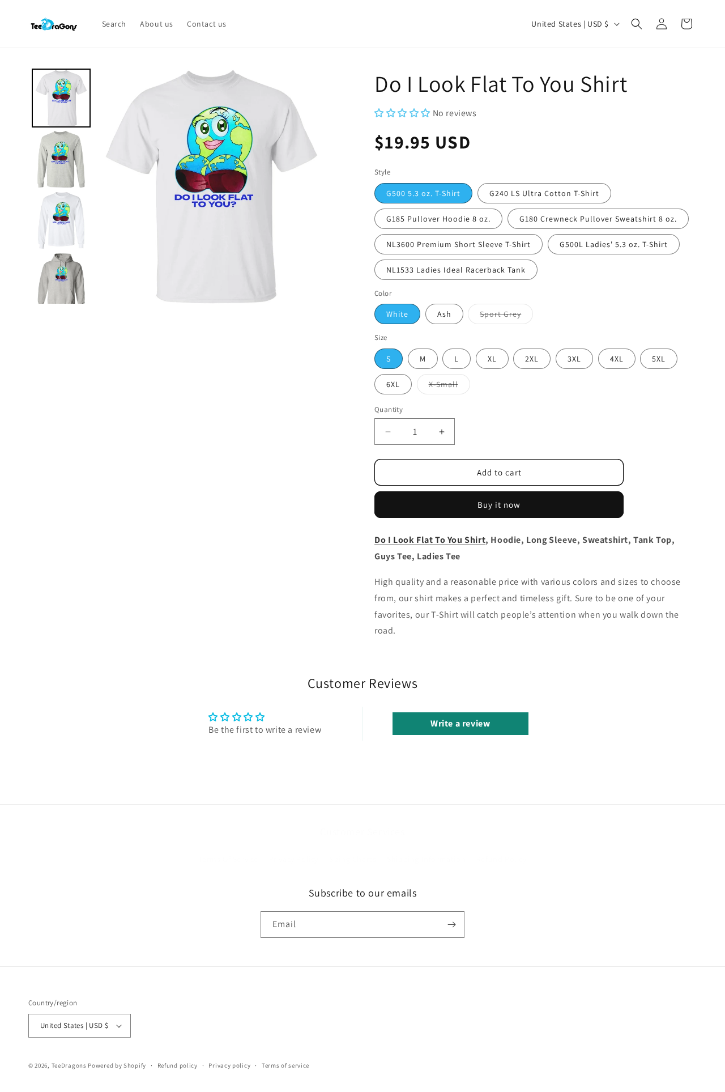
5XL (659, 359)
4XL (617, 359)
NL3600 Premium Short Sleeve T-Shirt (458, 244)
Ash (444, 314)
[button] (636, 23)
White (397, 314)
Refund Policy (501, 859)
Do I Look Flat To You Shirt (429, 540)
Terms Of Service (228, 859)
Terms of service (285, 1065)
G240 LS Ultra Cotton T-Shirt (544, 193)
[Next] (312, 186)
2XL (532, 359)
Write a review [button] (460, 723)
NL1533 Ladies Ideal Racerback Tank (456, 270)
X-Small (449, 386)
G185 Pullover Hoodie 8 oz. (438, 219)
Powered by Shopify (117, 1065)
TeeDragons (69, 1065)
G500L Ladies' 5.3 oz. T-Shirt (614, 244)
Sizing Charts (353, 859)
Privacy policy (229, 1065)
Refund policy (177, 1065)
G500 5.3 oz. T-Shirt (423, 193)
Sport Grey (506, 316)
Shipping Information (426, 859)
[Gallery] (178, 186)
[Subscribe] (451, 924)
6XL (393, 384)
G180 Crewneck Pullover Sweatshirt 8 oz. (598, 219)
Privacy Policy (293, 859)
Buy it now (499, 504)
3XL (574, 359)
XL (492, 359)
